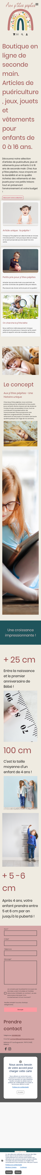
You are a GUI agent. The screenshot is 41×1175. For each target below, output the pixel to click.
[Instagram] (9, 1048)
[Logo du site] (20, 16)
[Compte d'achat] (26, 34)
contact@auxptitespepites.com (22, 1039)
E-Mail (6, 939)
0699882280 (16, 1035)
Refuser (18, 1172)
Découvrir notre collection (12, 198)
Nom (6, 929)
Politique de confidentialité (20, 1087)
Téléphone (8, 949)
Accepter (20, 1092)
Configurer (23, 1167)
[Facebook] (5, 1048)
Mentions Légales (11, 1167)
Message (8, 959)
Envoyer (20, 1010)
